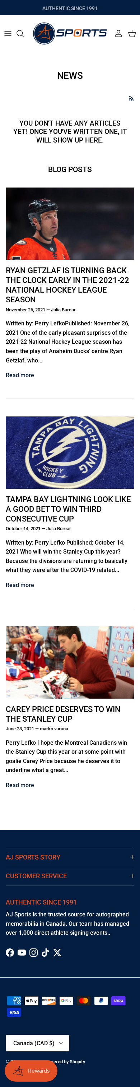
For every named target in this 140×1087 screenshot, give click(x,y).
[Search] (24, 33)
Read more (20, 375)
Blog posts (70, 169)
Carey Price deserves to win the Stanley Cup (63, 713)
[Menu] (8, 33)
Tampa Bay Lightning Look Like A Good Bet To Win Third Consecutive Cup (68, 509)
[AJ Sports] (70, 33)
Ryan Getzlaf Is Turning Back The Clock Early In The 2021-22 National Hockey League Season (67, 285)
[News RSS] (131, 98)
